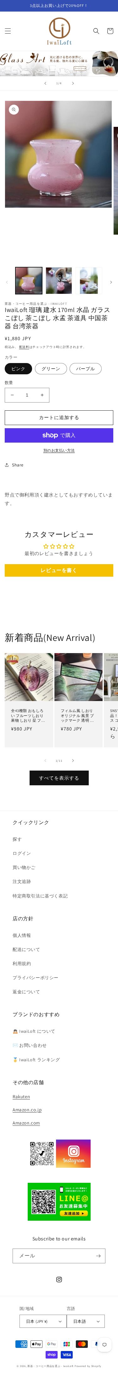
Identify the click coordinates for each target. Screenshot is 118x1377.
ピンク (18, 369)
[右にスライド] (111, 282)
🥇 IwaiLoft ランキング (36, 1060)
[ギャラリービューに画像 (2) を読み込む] (58, 280)
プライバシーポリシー (36, 977)
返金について (26, 992)
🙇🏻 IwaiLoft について (34, 1031)
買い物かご (24, 867)
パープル (85, 369)
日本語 (79, 1321)
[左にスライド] (7, 282)
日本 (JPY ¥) (37, 1321)
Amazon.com (26, 1123)
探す (17, 839)
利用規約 (22, 963)
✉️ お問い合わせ (30, 1045)
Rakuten (21, 1096)
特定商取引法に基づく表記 (40, 896)
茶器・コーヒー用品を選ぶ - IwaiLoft (50, 1366)
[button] (8, 31)
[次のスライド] (73, 83)
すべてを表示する (59, 778)
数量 (9, 382)
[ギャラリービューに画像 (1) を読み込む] (28, 280)
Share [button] (18, 465)
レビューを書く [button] (59, 570)
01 (59, 63)
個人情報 (22, 935)
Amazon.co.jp (27, 1110)
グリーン (51, 369)
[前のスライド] (45, 83)
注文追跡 (22, 881)
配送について (26, 949)
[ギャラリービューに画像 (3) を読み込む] (89, 280)
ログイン (22, 853)
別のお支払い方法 (59, 450)
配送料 (24, 347)
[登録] (98, 1256)
